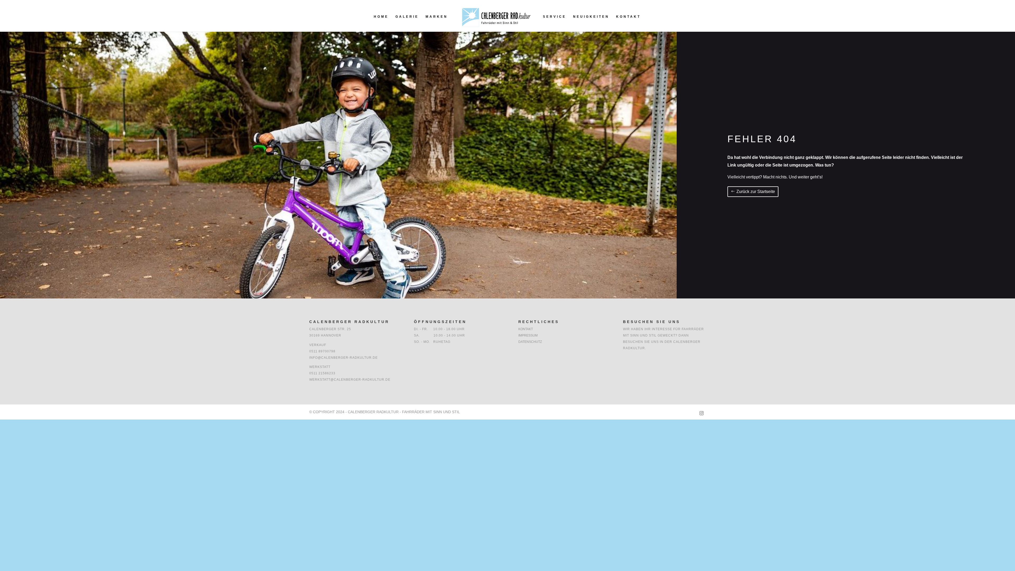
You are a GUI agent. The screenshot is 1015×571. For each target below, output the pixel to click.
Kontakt (525, 329)
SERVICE (554, 17)
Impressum (528, 335)
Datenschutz (530, 342)
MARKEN (437, 17)
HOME (381, 17)
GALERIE (407, 17)
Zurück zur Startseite (755, 191)
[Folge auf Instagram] (701, 413)
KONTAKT (628, 17)
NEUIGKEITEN (591, 17)
